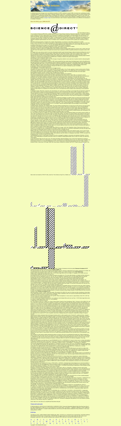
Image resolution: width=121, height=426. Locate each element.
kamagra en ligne (47, 17)
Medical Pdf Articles (48, 5)
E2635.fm (33, 412)
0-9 (77, 423)
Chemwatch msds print (37, 404)
